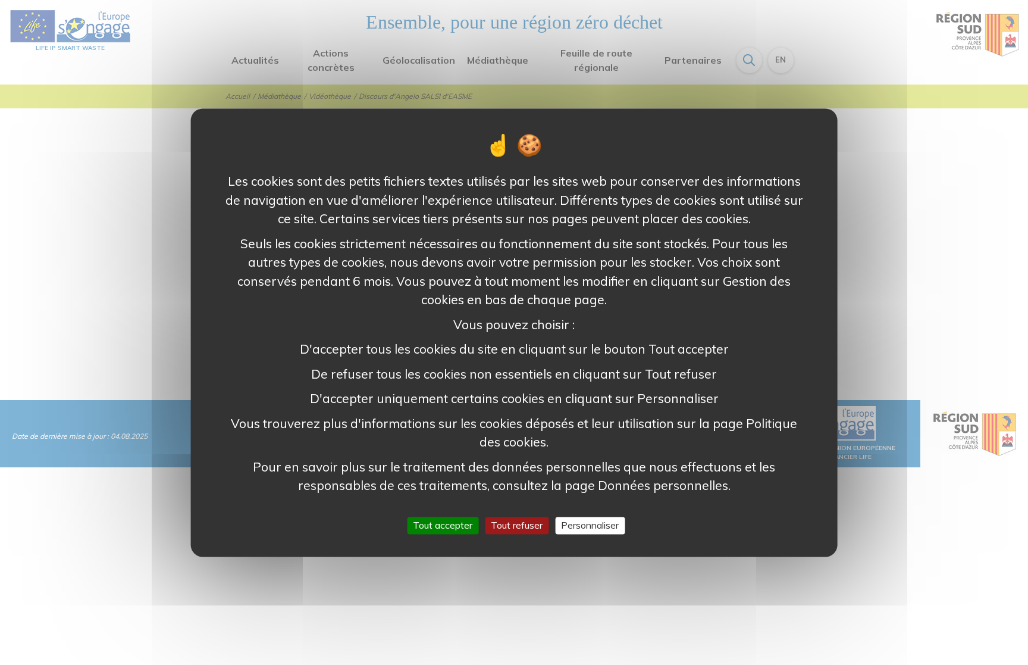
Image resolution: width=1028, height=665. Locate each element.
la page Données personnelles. (640, 485)
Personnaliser (590, 525)
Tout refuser (517, 525)
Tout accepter (442, 525)
